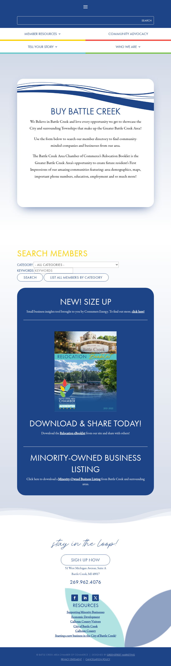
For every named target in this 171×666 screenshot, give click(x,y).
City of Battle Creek (85, 626)
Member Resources (40, 34)
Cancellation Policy (98, 659)
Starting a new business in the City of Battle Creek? (85, 636)
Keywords (25, 270)
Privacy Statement (71, 659)
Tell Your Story (41, 47)
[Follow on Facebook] (74, 598)
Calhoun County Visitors (85, 622)
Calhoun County (85, 631)
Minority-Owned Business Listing (79, 479)
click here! (138, 311)
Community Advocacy (128, 34)
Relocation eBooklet (72, 433)
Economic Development (85, 617)
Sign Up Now (85, 560)
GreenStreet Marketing (121, 654)
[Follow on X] (95, 598)
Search (30, 277)
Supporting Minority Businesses (85, 612)
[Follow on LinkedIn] (85, 598)
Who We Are (126, 47)
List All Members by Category (76, 277)
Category (25, 265)
